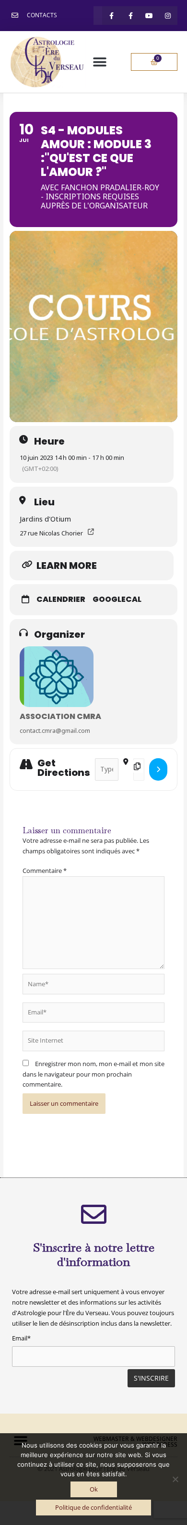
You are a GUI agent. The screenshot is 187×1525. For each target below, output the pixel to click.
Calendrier (60, 599)
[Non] (175, 1479)
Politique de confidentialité (93, 1507)
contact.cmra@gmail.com (55, 730)
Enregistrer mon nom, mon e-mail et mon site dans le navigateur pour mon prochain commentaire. (93, 1074)
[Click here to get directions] (158, 769)
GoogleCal (117, 599)
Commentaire (45, 870)
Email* (21, 1338)
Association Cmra (60, 716)
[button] (99, 62)
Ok (94, 1489)
